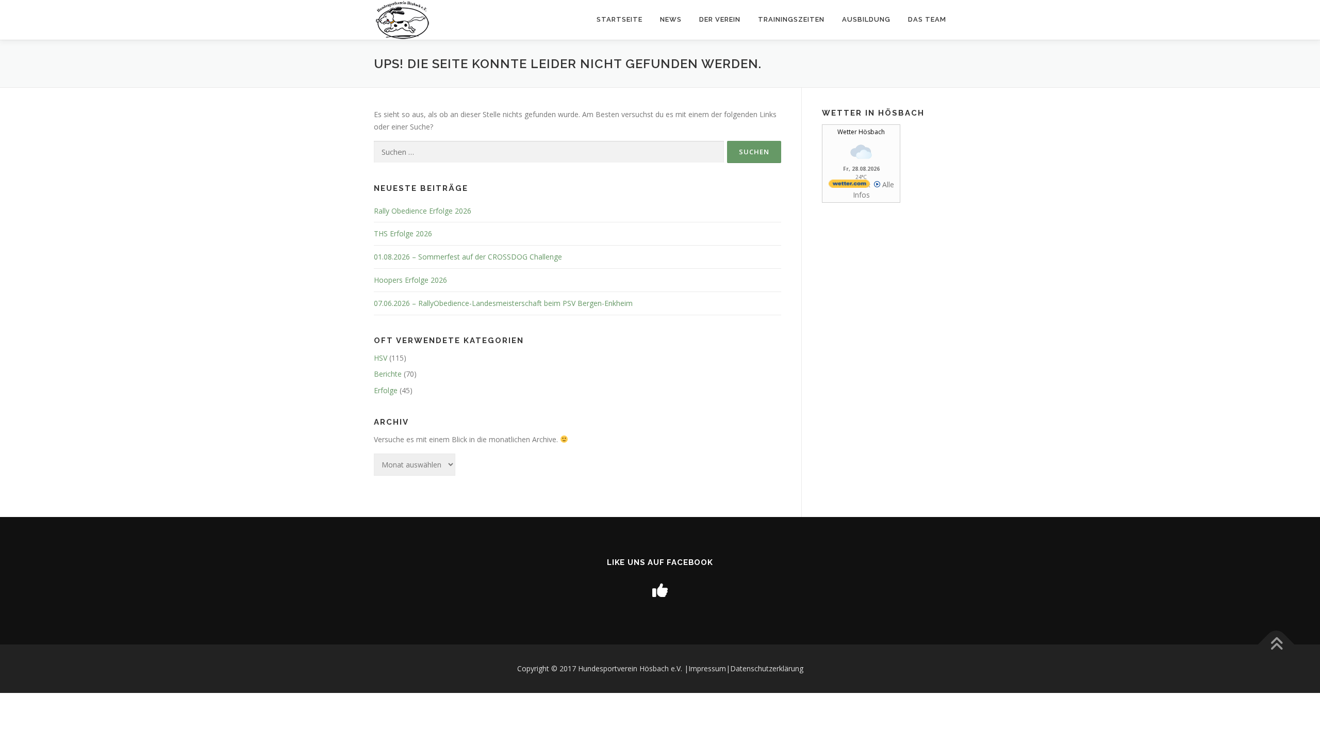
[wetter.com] (849, 185)
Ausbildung (866, 19)
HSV (380, 358)
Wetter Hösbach (861, 131)
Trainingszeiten (791, 19)
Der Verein (719, 19)
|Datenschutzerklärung (764, 668)
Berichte (388, 374)
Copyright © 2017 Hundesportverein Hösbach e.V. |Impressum (621, 668)
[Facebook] (660, 590)
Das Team (927, 19)
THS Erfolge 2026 (403, 233)
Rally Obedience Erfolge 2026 (422, 211)
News (671, 19)
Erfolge (386, 390)
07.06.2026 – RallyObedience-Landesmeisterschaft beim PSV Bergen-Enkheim (503, 303)
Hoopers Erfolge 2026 (410, 280)
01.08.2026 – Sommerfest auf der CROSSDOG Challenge (468, 257)
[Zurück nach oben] (1276, 644)
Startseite (619, 19)
